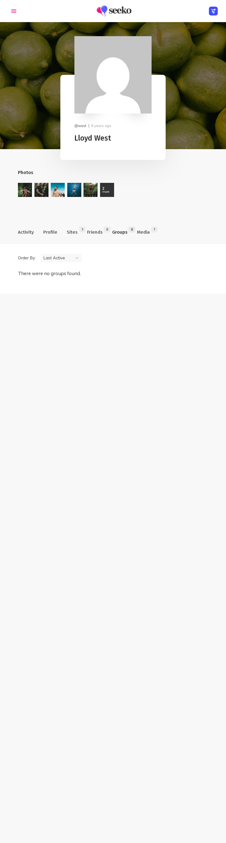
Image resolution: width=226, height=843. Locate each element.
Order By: (27, 257)
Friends (95, 231)
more (105, 190)
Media (143, 231)
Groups (120, 231)
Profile (50, 232)
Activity (26, 232)
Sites (72, 231)
